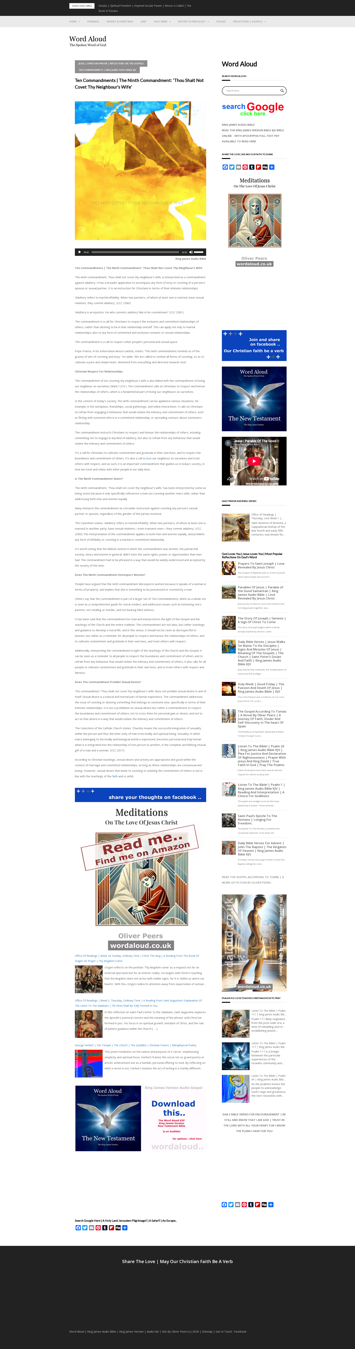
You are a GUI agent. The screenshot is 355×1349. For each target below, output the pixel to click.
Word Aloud (76, 1331)
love (149, 458)
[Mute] (191, 252)
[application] (140, 252)
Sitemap (207, 1331)
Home (73, 21)
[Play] (80, 252)
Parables (93, 21)
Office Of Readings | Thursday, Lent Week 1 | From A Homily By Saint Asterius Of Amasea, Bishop (268, 516)
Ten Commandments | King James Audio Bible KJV (107, 70)
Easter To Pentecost (192, 21)
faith (115, 776)
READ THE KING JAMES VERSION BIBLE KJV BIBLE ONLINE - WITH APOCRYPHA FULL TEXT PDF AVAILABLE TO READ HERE (253, 135)
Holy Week (160, 21)
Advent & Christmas (119, 21)
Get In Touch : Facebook (231, 1331)
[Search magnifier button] (282, 90)
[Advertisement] (140, 1182)
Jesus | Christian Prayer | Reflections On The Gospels (111, 63)
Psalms (221, 21)
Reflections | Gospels (247, 21)
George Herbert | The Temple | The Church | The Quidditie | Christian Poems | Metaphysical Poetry (135, 1045)
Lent (144, 21)
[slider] (199, 251)
